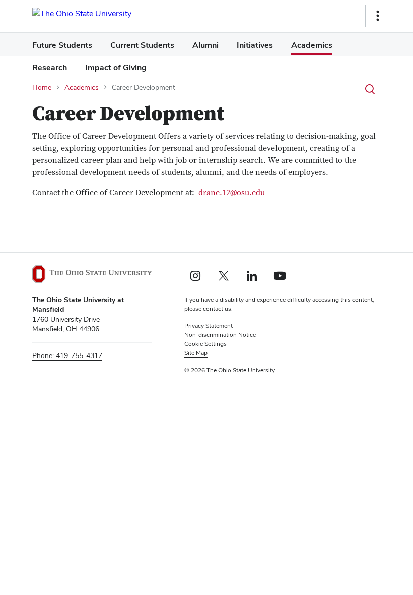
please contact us (207, 309)
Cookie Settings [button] (205, 344)
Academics (311, 45)
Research (49, 67)
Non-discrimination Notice (220, 335)
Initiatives (255, 45)
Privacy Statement (208, 326)
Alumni (205, 45)
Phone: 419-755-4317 (67, 355)
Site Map (196, 353)
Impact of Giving (116, 67)
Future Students (62, 45)
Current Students (142, 45)
